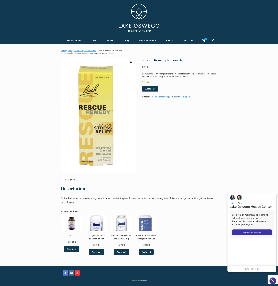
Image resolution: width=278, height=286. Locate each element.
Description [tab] (69, 180)
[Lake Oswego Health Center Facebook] (65, 273)
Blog (127, 40)
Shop (70, 51)
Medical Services (74, 40)
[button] (213, 40)
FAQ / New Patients (147, 40)
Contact (169, 40)
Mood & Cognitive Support (85, 51)
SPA (94, 40)
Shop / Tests (188, 40)
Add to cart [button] (96, 252)
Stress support (183, 97)
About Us (110, 40)
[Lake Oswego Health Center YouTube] (77, 273)
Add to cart (150, 89)
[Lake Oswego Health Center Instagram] (71, 273)
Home (63, 51)
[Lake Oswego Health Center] (139, 18)
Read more (71, 249)
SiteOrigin (143, 280)
